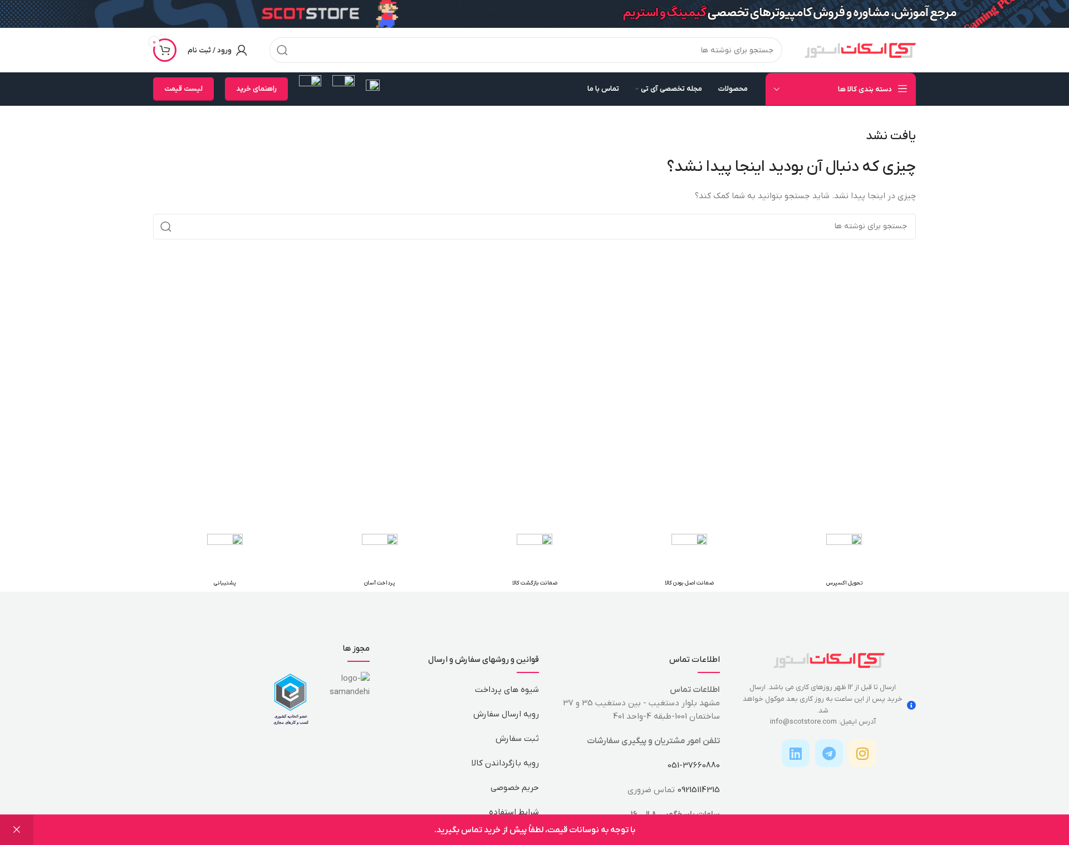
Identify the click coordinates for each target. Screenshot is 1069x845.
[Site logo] (860, 49)
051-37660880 (694, 765)
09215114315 (698, 789)
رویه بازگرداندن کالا (505, 763)
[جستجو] (282, 50)
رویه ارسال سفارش (506, 714)
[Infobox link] (373, 89)
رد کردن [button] (16, 830)
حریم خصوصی (515, 787)
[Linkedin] (796, 753)
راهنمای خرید (256, 89)
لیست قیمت (183, 89)
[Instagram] (862, 753)
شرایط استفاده (514, 812)
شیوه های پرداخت (507, 689)
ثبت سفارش (517, 738)
